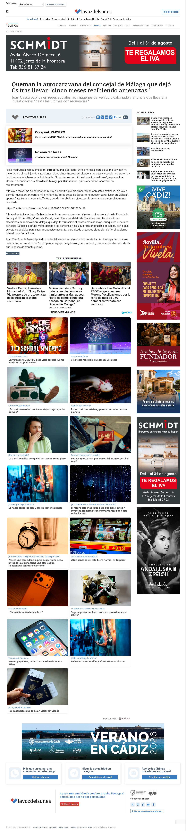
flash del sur (157, 25)
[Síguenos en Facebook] (153, 804)
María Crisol (97, 304)
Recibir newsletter (159, 777)
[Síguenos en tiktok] (143, 804)
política (97, 25)
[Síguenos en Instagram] (138, 804)
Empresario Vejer (122, 19)
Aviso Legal (63, 827)
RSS (90, 827)
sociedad (73, 25)
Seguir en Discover (57, 4)
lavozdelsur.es (34, 117)
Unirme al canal (40, 777)
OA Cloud (112, 827)
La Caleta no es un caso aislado (160, 149)
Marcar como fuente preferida (147, 811)
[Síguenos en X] (132, 804)
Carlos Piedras (14, 301)
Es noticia (32, 19)
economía (62, 25)
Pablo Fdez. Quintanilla (60, 307)
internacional (85, 25)
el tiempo (170, 25)
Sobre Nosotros (40, 827)
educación (118, 25)
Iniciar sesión (171, 11)
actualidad (10, 31)
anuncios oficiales (141, 25)
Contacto (53, 827)
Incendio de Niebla (89, 19)
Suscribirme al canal (100, 777)
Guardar (119, 117)
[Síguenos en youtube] (148, 804)
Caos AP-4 (106, 19)
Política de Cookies (78, 827)
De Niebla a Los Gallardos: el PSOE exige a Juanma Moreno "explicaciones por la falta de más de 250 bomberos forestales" (110, 295)
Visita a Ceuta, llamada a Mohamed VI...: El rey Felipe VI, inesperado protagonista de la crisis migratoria (26, 293)
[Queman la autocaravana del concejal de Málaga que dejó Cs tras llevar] (93, 12)
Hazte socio (71, 804)
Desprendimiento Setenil (65, 19)
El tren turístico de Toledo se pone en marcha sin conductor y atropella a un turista (164, 163)
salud (127, 25)
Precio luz (45, 19)
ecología (107, 25)
